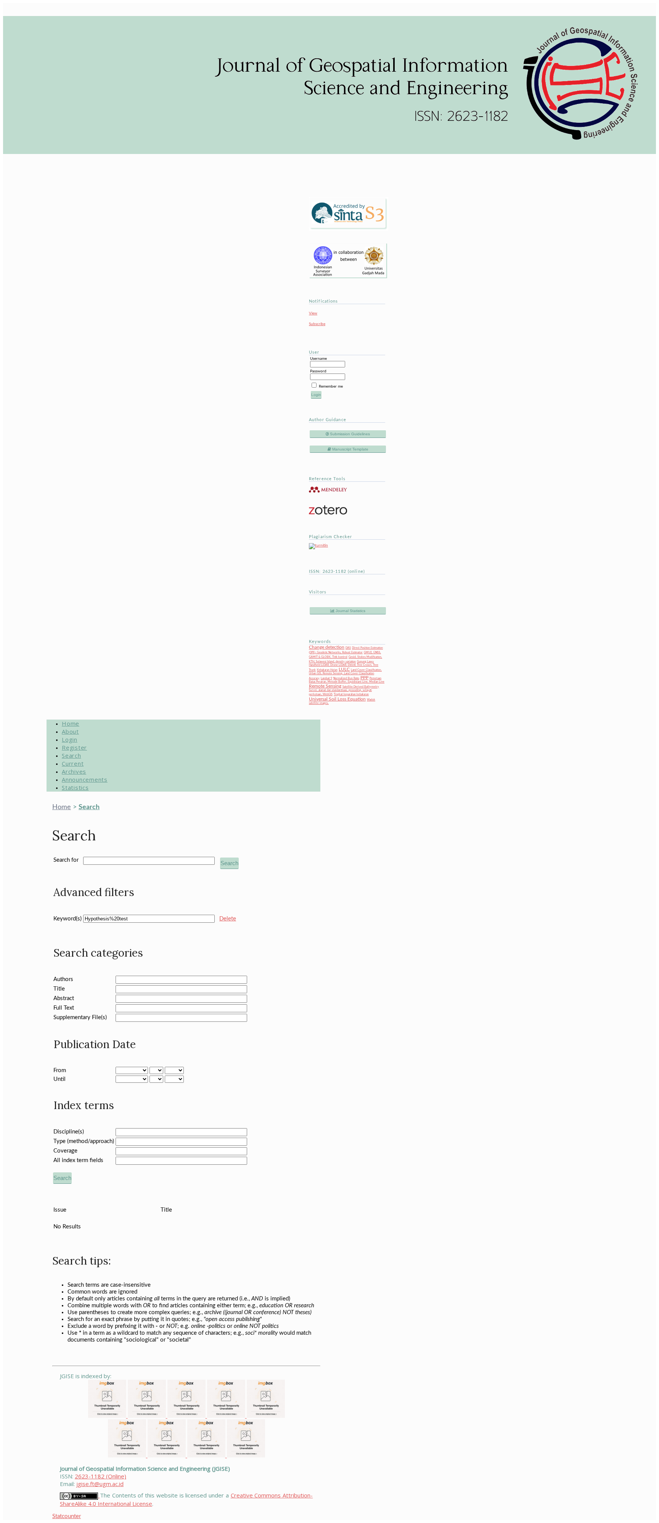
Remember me (331, 386)
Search (71, 755)
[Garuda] (227, 1415)
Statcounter (66, 1516)
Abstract (63, 998)
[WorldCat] (167, 1455)
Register (74, 747)
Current (73, 763)
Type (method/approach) (83, 1141)
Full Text (63, 1008)
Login (69, 739)
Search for (66, 860)
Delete (227, 919)
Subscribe (317, 324)
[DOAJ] (266, 1415)
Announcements (85, 779)
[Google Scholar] (108, 1415)
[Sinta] (128, 1455)
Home (70, 723)
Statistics (75, 787)
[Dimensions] (147, 1415)
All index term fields (78, 1160)
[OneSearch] (207, 1455)
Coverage (65, 1151)
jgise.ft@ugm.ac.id (100, 1484)
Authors (63, 979)
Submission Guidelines (349, 434)
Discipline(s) (68, 1132)
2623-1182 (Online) (100, 1476)
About (70, 731)
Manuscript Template (349, 449)
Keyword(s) (67, 919)
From (59, 1070)
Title (59, 989)
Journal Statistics (349, 611)
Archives (74, 771)
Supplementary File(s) (80, 1017)
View (313, 313)
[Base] (246, 1455)
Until (59, 1079)
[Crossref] (187, 1415)
